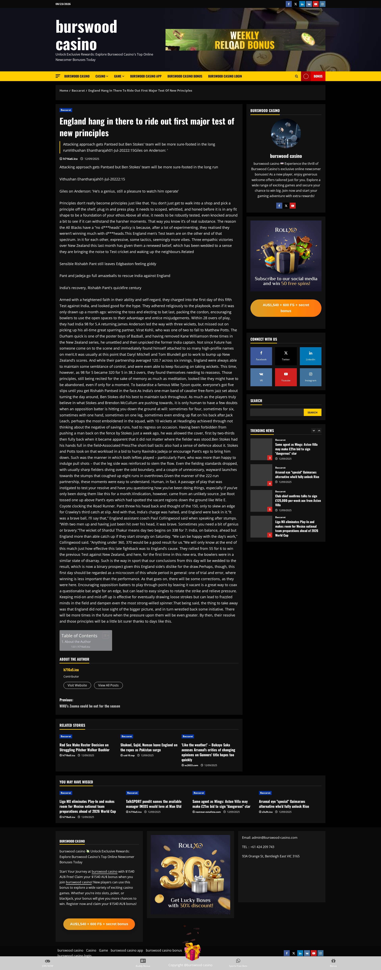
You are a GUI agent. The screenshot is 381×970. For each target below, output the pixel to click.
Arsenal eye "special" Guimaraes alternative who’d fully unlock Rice (261, 449)
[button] (58, 76)
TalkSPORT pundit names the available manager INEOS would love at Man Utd (261, 527)
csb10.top (129, 755)
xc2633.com (191, 765)
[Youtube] (293, 206)
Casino (100, 76)
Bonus (318, 76)
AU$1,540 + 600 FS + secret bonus (286, 308)
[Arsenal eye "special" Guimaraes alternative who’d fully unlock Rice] (290, 793)
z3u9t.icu (267, 812)
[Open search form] (296, 76)
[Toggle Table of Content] (103, 635)
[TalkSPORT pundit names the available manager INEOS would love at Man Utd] (157, 793)
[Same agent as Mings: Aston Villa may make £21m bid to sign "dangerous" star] (223, 793)
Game (117, 76)
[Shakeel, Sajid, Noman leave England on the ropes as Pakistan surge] (148, 736)
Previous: (90, 702)
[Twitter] (286, 206)
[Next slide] (319, 430)
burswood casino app (146, 76)
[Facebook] (279, 206)
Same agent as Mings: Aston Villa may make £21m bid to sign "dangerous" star (221, 804)
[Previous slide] (313, 430)
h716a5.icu (70, 159)
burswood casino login (225, 76)
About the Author (78, 641)
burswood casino (86, 34)
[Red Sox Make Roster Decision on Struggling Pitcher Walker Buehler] (88, 736)
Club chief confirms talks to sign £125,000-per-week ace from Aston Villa (261, 475)
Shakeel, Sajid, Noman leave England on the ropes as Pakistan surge (148, 747)
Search (256, 400)
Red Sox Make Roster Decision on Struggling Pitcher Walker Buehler (85, 747)
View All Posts (108, 685)
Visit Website (77, 685)
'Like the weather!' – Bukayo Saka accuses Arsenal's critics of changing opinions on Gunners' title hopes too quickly (208, 752)
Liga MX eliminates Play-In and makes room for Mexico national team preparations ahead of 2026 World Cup (261, 501)
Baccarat (66, 110)
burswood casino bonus (184, 76)
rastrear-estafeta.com (208, 812)
